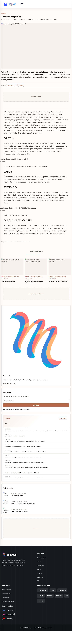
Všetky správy (62, 418)
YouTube (8, 618)
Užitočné (40, 577)
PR (38, 581)
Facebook (10, 85)
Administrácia (6, 589)
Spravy (41, 600)
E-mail (21, 85)
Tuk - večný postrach (8, 281)
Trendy (39, 569)
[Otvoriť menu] (5, 4)
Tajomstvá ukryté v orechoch (58, 281)
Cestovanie (40, 565)
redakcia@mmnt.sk (8, 601)
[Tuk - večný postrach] (12, 267)
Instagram (12, 383)
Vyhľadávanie (6, 593)
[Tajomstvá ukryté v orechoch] (60, 267)
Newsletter (5, 597)
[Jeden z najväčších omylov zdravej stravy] (36, 267)
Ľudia (39, 561)
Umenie (39, 573)
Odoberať (36, 405)
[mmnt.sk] (12, 4)
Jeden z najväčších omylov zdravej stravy (34, 282)
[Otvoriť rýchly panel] (22, 4)
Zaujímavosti (41, 558)
